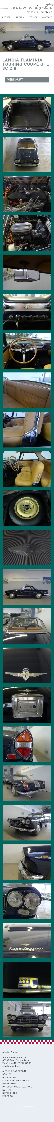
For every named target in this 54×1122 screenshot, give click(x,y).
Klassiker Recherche (15, 1080)
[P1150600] (27, 547)
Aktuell (7, 17)
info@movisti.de (11, 1066)
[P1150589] (27, 744)
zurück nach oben (27, 1106)
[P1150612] (27, 311)
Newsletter (9, 1093)
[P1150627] (27, 154)
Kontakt (47, 17)
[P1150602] (27, 468)
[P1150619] (27, 193)
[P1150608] (27, 351)
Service (33, 17)
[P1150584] (27, 901)
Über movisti (10, 1077)
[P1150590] (27, 704)
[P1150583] (27, 940)
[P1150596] (27, 626)
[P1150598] (27, 115)
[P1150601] (27, 508)
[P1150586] (27, 822)
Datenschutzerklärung (17, 1087)
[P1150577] (27, 586)
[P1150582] (27, 979)
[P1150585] (27, 861)
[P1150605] (27, 390)
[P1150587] (27, 783)
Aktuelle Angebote (14, 1071)
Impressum (9, 1083)
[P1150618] (27, 233)
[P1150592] (27, 665)
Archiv (20, 17)
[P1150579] (27, 1019)
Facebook (8, 1096)
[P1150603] (27, 429)
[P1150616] (27, 272)
